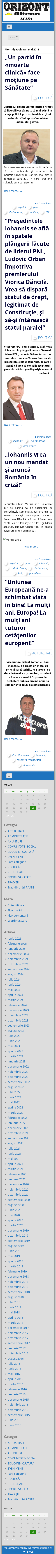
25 (33, 807)
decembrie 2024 (18, 954)
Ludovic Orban (18, 568)
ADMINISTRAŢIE (18, 836)
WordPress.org (17, 920)
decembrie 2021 (18, 1128)
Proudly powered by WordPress (22, 1548)
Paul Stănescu (37, 441)
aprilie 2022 (15, 1107)
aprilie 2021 (15, 1164)
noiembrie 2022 (18, 1072)
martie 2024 (15, 1000)
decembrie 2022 (18, 1066)
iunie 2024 (14, 984)
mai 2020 (14, 1215)
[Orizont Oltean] (26, 11)
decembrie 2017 (18, 1328)
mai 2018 (14, 1312)
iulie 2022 (14, 1092)
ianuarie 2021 (17, 1179)
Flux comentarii (18, 915)
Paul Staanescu (20, 755)
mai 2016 (14, 1374)
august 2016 (16, 1358)
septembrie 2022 (19, 1082)
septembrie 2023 (19, 1025)
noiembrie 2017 (18, 1333)
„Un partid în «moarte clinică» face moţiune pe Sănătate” (23, 72)
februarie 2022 (17, 1118)
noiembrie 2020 (18, 1189)
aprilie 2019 (15, 1261)
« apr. (6, 815)
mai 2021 (14, 1159)
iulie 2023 (14, 1036)
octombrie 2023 (18, 1020)
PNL (48, 212)
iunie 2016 (14, 1369)
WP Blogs (28, 1551)
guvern (36, 207)
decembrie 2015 (18, 1399)
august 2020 (16, 1205)
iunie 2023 (14, 1041)
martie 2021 (15, 1169)
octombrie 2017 (18, 1338)
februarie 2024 (17, 1005)
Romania (41, 755)
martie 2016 (15, 1384)
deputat (22, 207)
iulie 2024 (14, 979)
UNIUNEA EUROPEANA (29, 760)
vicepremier (29, 446)
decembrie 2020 (18, 1184)
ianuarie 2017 (17, 1348)
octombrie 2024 (18, 964)
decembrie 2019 (18, 1230)
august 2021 (16, 1143)
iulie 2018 (14, 1302)
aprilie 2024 (15, 995)
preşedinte (35, 573)
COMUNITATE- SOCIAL (22, 846)
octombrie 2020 (18, 1194)
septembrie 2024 (19, 969)
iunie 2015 (14, 1425)
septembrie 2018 (19, 1292)
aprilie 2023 (15, 1051)
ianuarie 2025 (17, 948)
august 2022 (16, 1087)
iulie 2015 (14, 1420)
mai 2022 (14, 1102)
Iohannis (18, 441)
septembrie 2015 (19, 1415)
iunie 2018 (14, 1307)
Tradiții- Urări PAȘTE (21, 887)
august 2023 (16, 1031)
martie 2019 (15, 1266)
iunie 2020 (14, 1210)
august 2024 (16, 974)
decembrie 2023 (18, 1010)
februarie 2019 (17, 1271)
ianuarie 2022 (17, 1123)
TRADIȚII (13, 882)
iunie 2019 (14, 1251)
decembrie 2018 (18, 1276)
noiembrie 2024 (18, 959)
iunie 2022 (14, 1097)
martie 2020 (15, 1225)
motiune (34, 212)
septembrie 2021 (19, 1138)
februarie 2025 (17, 943)
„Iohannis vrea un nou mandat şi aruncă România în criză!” (26, 470)
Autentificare (16, 905)
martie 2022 (15, 1112)
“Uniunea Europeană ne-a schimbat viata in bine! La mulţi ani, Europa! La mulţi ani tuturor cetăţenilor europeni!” (27, 612)
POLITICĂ (45, 97)
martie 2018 (15, 1323)
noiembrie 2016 (18, 1353)
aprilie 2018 (15, 1317)
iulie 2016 (14, 1363)
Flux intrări (15, 910)
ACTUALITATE (42, 653)
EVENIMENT (15, 857)
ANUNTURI (15, 841)
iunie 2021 (14, 1153)
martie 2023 (15, 1056)
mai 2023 (14, 1046)
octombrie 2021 (18, 1133)
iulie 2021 (14, 1148)
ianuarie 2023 (17, 1061)
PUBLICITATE (16, 872)
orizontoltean (44, 203)
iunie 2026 (14, 938)
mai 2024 (14, 990)
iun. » (12, 815)
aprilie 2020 (15, 1220)
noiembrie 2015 (18, 1404)
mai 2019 (14, 1256)
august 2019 (16, 1246)
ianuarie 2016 (17, 1394)
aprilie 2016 (15, 1379)
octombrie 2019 (18, 1235)
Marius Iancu (16, 212)
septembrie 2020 (19, 1200)
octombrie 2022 (18, 1077)
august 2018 (16, 1297)
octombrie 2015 (18, 1410)
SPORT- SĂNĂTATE (19, 877)
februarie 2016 (17, 1389)
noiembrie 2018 (18, 1282)
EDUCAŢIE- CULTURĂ (21, 852)
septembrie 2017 (19, 1343)
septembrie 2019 (19, 1241)
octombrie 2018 (18, 1287)
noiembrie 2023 (18, 1015)
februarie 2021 (17, 1174)
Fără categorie (17, 862)
